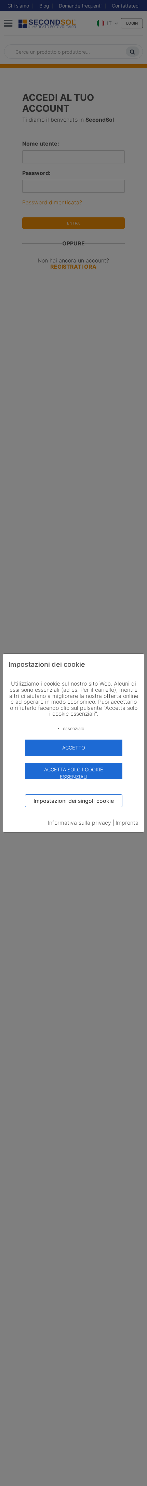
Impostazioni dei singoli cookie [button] (74, 800)
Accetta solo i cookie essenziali (73, 773)
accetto (73, 748)
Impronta (127, 822)
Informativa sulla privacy (79, 822)
